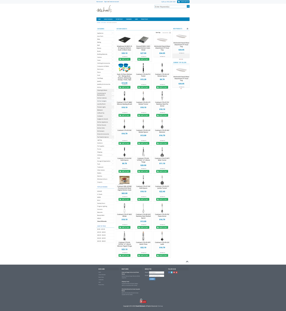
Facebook (169, 272)
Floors (99, 72)
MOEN (99, 197)
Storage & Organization (103, 161)
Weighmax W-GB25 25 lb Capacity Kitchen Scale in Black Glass (124, 48)
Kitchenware (100, 131)
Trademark (100, 167)
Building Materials (102, 54)
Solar (98, 158)
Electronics (100, 69)
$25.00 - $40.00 (101, 232)
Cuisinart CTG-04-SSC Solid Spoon (124, 159)
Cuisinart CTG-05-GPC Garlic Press (143, 243)
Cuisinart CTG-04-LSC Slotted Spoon (162, 75)
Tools (98, 164)
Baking (99, 42)
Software (99, 155)
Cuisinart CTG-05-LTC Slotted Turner (143, 103)
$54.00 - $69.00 (101, 238)
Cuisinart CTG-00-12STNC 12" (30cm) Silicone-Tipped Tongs (124, 244)
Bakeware (100, 110)
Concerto (99, 209)
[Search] (188, 6)
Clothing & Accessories (103, 63)
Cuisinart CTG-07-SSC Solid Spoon (143, 187)
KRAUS (99, 218)
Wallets (99, 173)
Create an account (114, 1)
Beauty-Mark (100, 215)
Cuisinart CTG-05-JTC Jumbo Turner (162, 187)
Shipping (99, 152)
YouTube (176, 272)
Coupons (99, 182)
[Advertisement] (162, 13)
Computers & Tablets (103, 66)
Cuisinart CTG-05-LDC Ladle (162, 243)
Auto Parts (100, 36)
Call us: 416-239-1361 (168, 2)
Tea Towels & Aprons (103, 137)
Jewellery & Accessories (103, 84)
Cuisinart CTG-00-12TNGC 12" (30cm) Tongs (143, 160)
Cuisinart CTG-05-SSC (124, 130)
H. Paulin (99, 194)
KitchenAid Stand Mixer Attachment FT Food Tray (162, 48)
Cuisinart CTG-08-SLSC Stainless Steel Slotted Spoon (143, 216)
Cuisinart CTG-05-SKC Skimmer (162, 131)
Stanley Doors (101, 203)
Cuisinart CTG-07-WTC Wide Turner (162, 159)
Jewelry (99, 81)
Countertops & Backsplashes (101, 94)
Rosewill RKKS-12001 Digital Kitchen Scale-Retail (143, 48)
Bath (98, 45)
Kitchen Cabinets (102, 98)
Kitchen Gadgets (102, 101)
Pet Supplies (100, 146)
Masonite (99, 212)
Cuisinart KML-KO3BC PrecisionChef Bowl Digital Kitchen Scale (124, 188)
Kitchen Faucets (101, 125)
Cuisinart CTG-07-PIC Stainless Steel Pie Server (162, 104)
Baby (98, 39)
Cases (99, 60)
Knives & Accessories (103, 134)
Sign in (106, 1)
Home (98, 22)
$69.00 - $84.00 (101, 241)
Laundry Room (101, 104)
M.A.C (98, 200)
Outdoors (100, 143)
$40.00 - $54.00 (101, 235)
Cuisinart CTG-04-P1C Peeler (143, 75)
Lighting (99, 140)
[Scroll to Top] (187, 262)
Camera (99, 57)
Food (98, 75)
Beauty (99, 48)
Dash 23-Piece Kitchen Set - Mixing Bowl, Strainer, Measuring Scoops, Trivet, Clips (124, 77)
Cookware (100, 116)
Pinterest (174, 272)
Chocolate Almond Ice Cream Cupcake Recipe (131, 290)
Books (99, 51)
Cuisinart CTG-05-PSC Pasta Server (162, 215)
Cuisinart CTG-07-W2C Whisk (124, 215)
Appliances (100, 33)
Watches (99, 176)
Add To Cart (125, 59)
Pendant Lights (101, 107)
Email (146, 275)
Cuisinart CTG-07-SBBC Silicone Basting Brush (124, 103)
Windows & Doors (102, 179)
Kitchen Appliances (102, 122)
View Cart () (185, 1)
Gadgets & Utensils (102, 119)
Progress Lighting (102, 206)
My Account (99, 1)
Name (147, 272)
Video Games (101, 170)
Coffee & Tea (100, 113)
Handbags (100, 78)
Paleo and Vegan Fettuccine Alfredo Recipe (130, 273)
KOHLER (99, 191)
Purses (99, 149)
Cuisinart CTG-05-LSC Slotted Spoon (143, 131)
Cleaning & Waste (102, 90)
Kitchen (103, 22)
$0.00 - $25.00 (101, 229)
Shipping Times (125, 281)
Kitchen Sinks (101, 128)
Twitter (172, 272)
